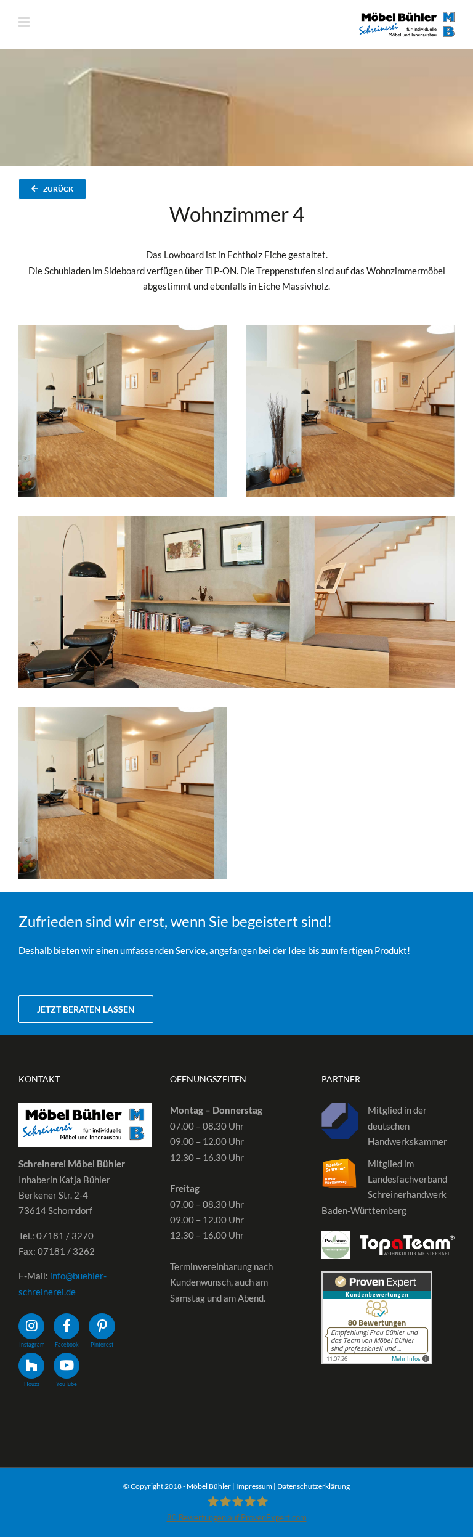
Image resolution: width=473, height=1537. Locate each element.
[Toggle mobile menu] (24, 21)
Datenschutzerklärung (313, 1486)
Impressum (254, 1486)
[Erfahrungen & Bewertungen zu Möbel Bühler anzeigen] (376, 1278)
